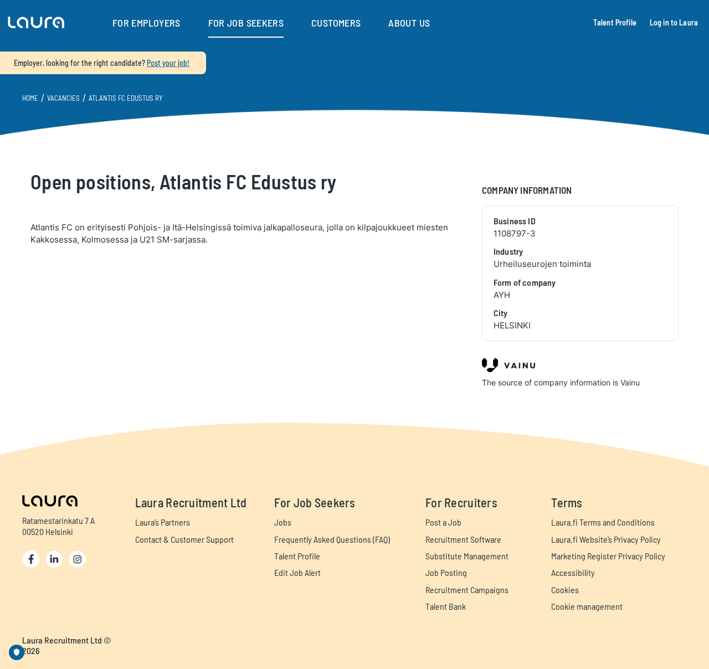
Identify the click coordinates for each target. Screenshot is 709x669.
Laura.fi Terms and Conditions (603, 522)
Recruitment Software (463, 539)
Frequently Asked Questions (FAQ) (332, 539)
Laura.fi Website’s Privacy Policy (606, 539)
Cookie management (587, 606)
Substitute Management (466, 555)
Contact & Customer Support (184, 539)
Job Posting (446, 572)
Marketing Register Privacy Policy (608, 555)
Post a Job (443, 522)
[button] (36, 22)
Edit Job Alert (297, 572)
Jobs (282, 522)
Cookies (565, 589)
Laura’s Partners (162, 522)
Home (30, 98)
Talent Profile (614, 22)
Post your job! (168, 63)
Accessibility (573, 572)
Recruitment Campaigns (466, 589)
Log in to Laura (674, 22)
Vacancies (63, 98)
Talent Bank (445, 606)
